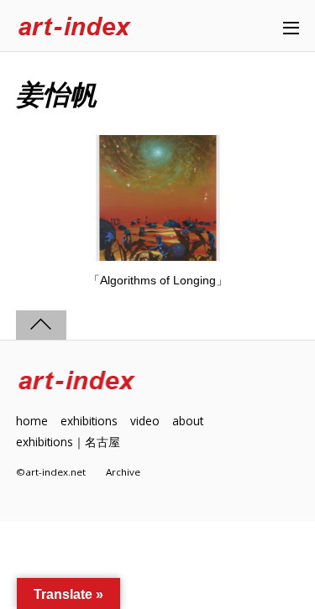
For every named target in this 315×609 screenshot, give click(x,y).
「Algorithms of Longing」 (158, 280)
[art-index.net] (75, 27)
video (145, 421)
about (187, 421)
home (32, 421)
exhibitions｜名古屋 (68, 442)
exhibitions (89, 421)
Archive (123, 472)
